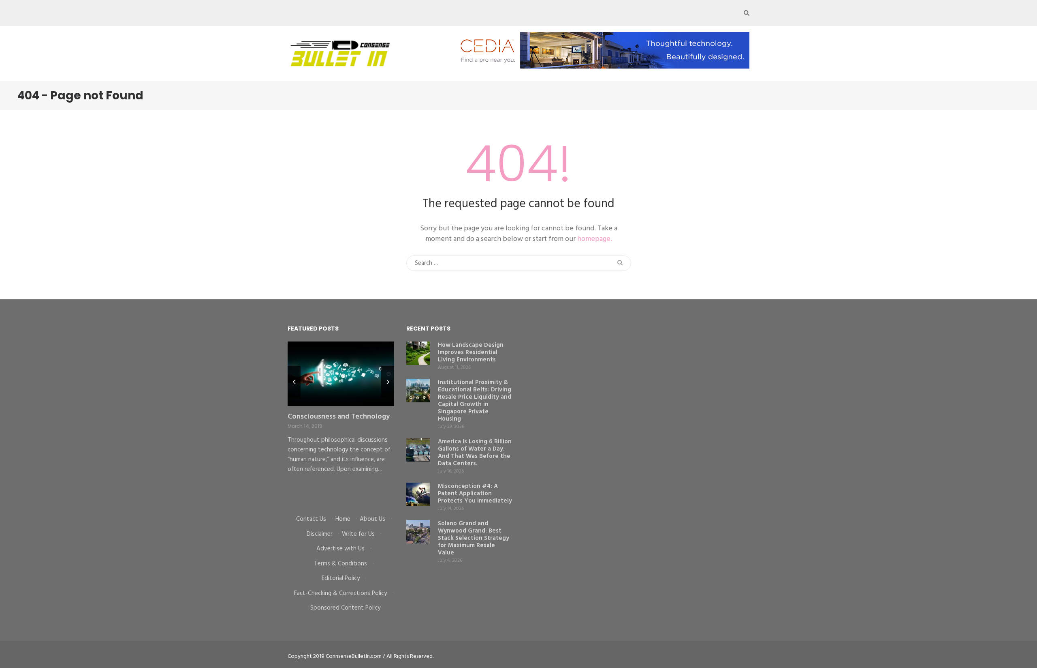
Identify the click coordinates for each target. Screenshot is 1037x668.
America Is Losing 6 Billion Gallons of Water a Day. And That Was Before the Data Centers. (475, 452)
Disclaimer (320, 534)
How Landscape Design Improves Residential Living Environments (471, 352)
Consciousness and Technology (339, 417)
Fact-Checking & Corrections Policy (340, 593)
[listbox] (341, 422)
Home (342, 519)
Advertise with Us (340, 549)
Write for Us (358, 534)
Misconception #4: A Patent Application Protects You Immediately (475, 493)
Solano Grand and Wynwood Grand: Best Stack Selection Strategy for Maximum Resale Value (473, 538)
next (387, 382)
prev (294, 382)
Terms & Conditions (340, 564)
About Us (372, 519)
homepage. (594, 239)
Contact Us (311, 519)
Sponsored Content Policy (345, 608)
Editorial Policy (341, 578)
